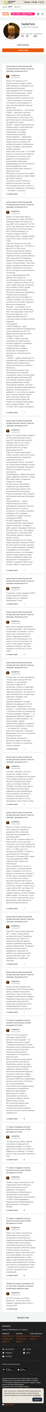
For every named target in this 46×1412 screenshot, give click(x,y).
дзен (28, 1353)
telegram (8, 1353)
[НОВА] (22, 14)
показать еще (23, 1318)
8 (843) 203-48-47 (22, 1336)
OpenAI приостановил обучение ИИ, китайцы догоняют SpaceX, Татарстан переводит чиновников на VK (20, 68)
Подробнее (37, 1395)
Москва (17, 7)
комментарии (23, 50)
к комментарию (12, 194)
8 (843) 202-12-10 (8, 1336)
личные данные (23, 45)
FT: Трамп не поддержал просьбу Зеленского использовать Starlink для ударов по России (18, 1022)
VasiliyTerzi (15, 75)
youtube (8, 1356)
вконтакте (9, 1349)
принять (37, 1399)
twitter (28, 1349)
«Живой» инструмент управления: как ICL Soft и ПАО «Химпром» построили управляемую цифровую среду (20, 1286)
